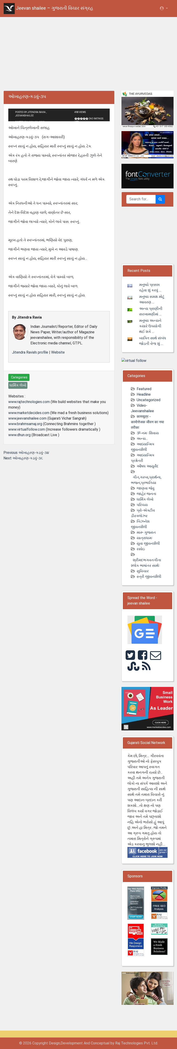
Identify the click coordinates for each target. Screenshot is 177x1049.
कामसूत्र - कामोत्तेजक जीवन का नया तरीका (147, 422)
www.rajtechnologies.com (29, 402)
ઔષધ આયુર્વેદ (148, 466)
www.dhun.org (19, 435)
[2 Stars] (78, 118)
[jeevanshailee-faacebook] (147, 852)
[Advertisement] (88, 53)
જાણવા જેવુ (145, 488)
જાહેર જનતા (146, 494)
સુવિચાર (143, 571)
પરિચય (142, 505)
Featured (144, 389)
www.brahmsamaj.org (25, 424)
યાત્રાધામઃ (145, 538)
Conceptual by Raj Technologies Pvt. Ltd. (124, 1043)
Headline (144, 394)
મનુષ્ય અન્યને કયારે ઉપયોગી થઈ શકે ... (150, 326)
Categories (18, 377)
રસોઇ (141, 549)
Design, (55, 1043)
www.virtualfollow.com (26, 429)
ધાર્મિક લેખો (145, 499)
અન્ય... (142, 438)
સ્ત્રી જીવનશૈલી (149, 576)
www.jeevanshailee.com (27, 418)
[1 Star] (75, 118)
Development (72, 1043)
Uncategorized (148, 400)
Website (58, 352)
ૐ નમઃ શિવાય (148, 433)
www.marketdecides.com (28, 413)
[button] (163, 8)
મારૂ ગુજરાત (146, 532)
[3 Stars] (81, 118)
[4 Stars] (84, 118)
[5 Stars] (87, 118)
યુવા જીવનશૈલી (148, 543)
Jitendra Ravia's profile (30, 352)
